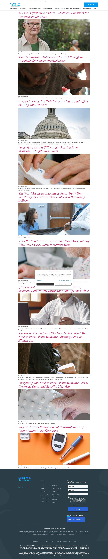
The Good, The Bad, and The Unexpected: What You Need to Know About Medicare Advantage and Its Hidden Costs (52, 336)
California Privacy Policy (56, 495)
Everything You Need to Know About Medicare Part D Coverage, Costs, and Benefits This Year (53, 384)
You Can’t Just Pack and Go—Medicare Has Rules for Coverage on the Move (53, 14)
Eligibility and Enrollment (34, 8)
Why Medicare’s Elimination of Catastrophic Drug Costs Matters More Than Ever (51, 429)
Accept (45, 284)
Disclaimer (54, 499)
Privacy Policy (55, 485)
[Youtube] (29, 487)
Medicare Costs (76, 8)
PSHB (95, 8)
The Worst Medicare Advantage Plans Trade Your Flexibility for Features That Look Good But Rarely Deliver (51, 196)
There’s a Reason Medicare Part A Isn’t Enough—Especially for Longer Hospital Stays (50, 59)
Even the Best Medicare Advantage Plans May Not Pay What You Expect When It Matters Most (53, 243)
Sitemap (54, 502)
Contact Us (43, 491)
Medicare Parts (23, 8)
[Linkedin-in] (26, 487)
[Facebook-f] (19, 487)
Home (42, 485)
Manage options (63, 284)
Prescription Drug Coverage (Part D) (63, 8)
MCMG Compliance (57, 491)
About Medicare (13, 8)
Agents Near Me (45, 494)
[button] (71, 272)
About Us (43, 488)
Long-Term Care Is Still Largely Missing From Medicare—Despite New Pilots (48, 149)
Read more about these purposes (65, 280)
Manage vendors (39, 280)
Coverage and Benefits (47, 8)
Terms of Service (56, 488)
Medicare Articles (45, 501)
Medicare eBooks (45, 498)
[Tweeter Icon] (23, 487)
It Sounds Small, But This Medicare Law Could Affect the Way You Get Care (53, 103)
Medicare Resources (87, 8)
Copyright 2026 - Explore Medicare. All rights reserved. (54, 541)
